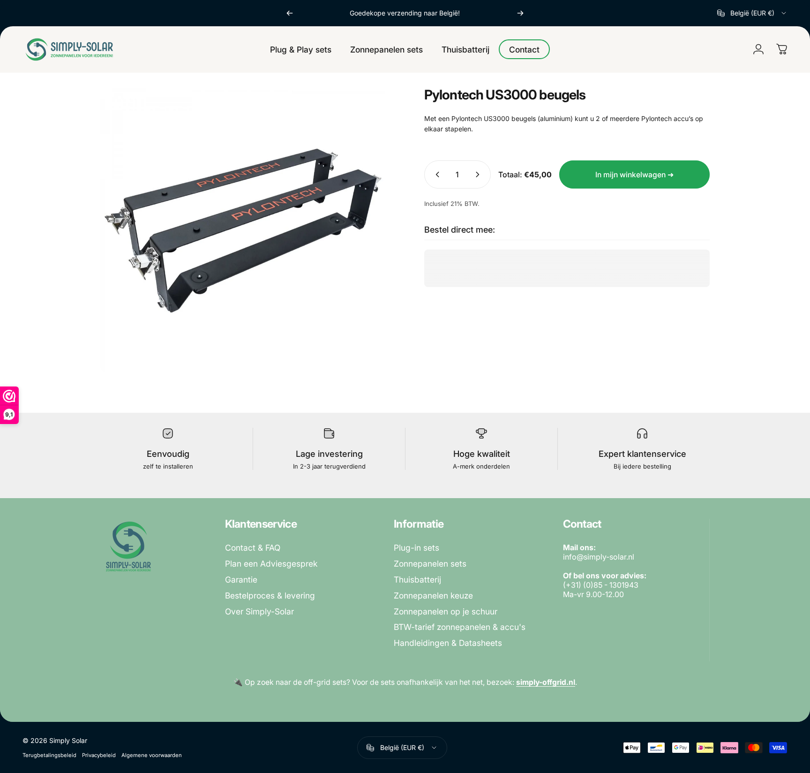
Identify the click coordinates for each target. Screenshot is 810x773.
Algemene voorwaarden (151, 755)
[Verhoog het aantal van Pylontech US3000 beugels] (479, 174)
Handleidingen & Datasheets (448, 643)
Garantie (241, 579)
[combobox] (752, 13)
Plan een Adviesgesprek (271, 563)
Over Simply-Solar (259, 611)
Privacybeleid (99, 755)
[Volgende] (520, 13)
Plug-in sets (416, 548)
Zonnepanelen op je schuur (445, 611)
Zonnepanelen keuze (433, 595)
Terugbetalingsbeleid (49, 755)
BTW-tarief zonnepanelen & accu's (459, 627)
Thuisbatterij (417, 579)
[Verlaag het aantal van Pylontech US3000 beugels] (435, 174)
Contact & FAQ (252, 548)
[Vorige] (289, 13)
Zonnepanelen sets (430, 563)
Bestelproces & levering (270, 595)
